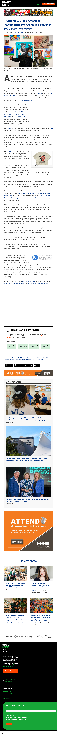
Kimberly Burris (10, 622)
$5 (9, 346)
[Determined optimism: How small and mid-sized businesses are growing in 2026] (15, 605)
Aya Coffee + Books (13, 357)
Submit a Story (7, 698)
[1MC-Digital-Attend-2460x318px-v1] (28, 373)
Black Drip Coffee (22, 357)
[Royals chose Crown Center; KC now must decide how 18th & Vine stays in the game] (15, 573)
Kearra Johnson (37, 357)
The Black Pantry (31, 359)
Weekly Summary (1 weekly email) (17, 719)
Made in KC (44, 357)
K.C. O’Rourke (35, 590)
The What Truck (39, 359)
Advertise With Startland (9, 693)
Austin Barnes (19, 32)
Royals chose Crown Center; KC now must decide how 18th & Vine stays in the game (16, 585)
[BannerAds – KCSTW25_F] (28, 11)
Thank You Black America (21, 359)
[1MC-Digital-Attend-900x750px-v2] (28, 511)
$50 (44, 346)
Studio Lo (12, 359)
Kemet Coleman (10, 589)
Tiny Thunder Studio (29, 731)
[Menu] (38, 3)
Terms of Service (6, 733)
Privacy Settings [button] (37, 731)
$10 (21, 346)
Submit (9, 724)
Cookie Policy (51, 731)
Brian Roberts (30, 357)
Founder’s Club (7, 691)
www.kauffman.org (28, 281)
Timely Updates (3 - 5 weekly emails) (18, 717)
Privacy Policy (45, 731)
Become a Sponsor (8, 696)
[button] (34, 3)
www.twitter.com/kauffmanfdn (14, 283)
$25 (33, 346)
